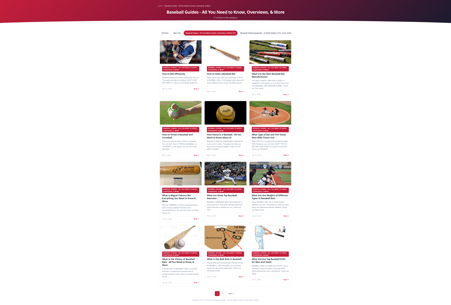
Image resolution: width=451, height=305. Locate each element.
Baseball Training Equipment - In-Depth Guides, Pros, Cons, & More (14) (268, 33)
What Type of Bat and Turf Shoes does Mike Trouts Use (269, 136)
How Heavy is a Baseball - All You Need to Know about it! (224, 136)
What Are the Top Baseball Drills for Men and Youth (268, 260)
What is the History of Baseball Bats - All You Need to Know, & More (178, 262)
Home (160, 6)
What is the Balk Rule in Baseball (224, 259)
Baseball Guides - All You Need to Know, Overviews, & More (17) (210, 33)
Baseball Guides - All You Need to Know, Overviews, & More (180, 69)
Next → (231, 294)
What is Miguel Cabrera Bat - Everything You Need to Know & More (179, 198)
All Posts (165, 33)
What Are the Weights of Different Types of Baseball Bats (270, 197)
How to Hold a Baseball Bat (221, 73)
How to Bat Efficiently (173, 73)
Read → (196, 89)
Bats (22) (177, 33)
